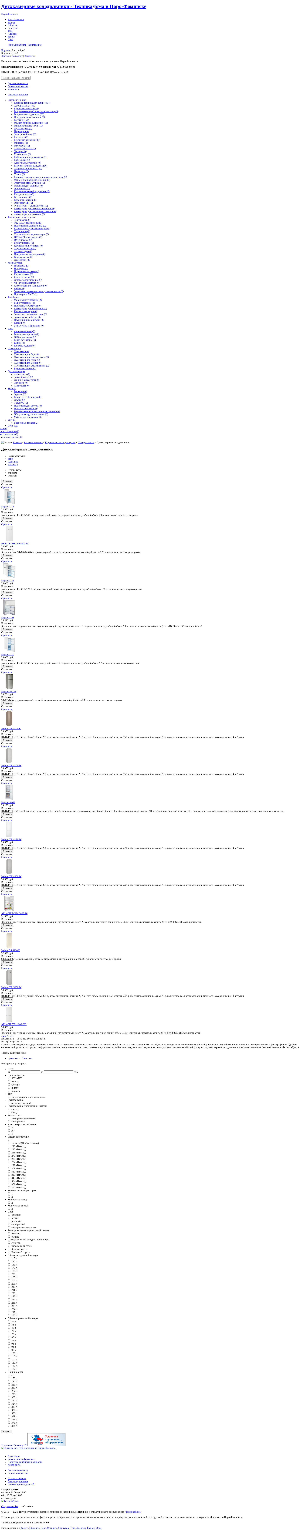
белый (14, 1218)
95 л (13, 1350)
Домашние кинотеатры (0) (28, 245)
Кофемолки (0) (22, 160)
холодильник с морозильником (28, 1097)
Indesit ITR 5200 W (11, 987)
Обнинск (12, 25)
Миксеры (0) (21, 142)
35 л (13, 1321)
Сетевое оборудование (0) (28, 280)
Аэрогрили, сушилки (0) (27, 162)
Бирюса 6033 (8, 802)
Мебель (12, 388)
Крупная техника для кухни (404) (32, 102)
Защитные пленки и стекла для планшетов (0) (39, 291)
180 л (14, 1381)
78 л (13, 1334)
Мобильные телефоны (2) (28, 300)
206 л (14, 1280)
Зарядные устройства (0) (27, 317)
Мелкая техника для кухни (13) (31, 122)
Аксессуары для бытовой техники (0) (34, 208)
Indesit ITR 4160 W (11, 765)
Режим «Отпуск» (20, 1252)
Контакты (29, 56)
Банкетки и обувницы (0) (27, 397)
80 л (13, 1337)
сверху (15, 1109)
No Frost (15, 1233)
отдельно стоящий (21, 1103)
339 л (14, 1416)
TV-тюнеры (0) (22, 231)
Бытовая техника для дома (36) (30, 165)
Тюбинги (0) (20, 382)
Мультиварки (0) (23, 128)
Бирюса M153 (8, 691)
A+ (13, 1130)
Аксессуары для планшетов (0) (30, 285)
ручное (15, 1236)
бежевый (16, 1214)
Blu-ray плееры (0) (24, 242)
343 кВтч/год (18, 1178)
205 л (14, 1277)
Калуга (11, 22)
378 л (14, 1422)
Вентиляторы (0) (23, 197)
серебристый (18, 1224)
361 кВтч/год (18, 1184)
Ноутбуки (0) (21, 268)
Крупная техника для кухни (60, 442)
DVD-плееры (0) (23, 240)
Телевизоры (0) (22, 220)
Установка (13, 89)
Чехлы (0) (19, 288)
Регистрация (34, 44)
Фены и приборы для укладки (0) (32, 180)
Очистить (27, 1058)
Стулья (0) (19, 400)
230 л (14, 1387)
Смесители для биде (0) (26, 354)
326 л (14, 1410)
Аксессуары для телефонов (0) (30, 308)
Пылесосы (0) (21, 171)
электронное (18, 1121)
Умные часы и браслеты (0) (29, 325)
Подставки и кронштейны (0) (30, 225)
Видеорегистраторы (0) (26, 334)
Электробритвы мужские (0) (29, 182)
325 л (14, 1406)
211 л (14, 1290)
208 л (14, 1283)
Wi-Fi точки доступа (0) (26, 282)
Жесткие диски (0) (24, 277)
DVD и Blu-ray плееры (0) (28, 237)
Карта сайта (14, 1464)
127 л (14, 1261)
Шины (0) (19, 342)
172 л (14, 1369)
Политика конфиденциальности (25, 1462)
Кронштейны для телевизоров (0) (32, 228)
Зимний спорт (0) (23, 377)
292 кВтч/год (18, 1165)
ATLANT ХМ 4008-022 (14, 1024)
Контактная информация (21, 1459)
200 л (14, 1274)
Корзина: (6, 50)
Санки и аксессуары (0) (26, 380)
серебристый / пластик (23, 1227)
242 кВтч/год (18, 1149)
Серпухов (13, 28)
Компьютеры (15, 262)
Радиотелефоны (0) (24, 302)
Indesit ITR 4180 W (11, 839)
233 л (14, 1306)
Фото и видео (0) (23, 251)
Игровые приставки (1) (26, 271)
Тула (10, 31)
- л (12, 1375)
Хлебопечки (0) (22, 154)
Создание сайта (9, 1506)
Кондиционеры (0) (24, 194)
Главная (17, 442)
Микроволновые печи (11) (28, 125)
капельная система (21, 1246)
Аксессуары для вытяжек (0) (29, 214)
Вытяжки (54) (21, 120)
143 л (14, 1264)
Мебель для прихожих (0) (27, 417)
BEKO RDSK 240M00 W (14, 543)
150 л (14, 1378)
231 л (14, 1302)
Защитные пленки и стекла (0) (30, 314)
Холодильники (86, 442)
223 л (14, 1296)
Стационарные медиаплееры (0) (31, 234)
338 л (14, 1413)
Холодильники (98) (24, 105)
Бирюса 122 (7, 580)
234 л (14, 1309)
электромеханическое (23, 1118)
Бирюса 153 (7, 617)
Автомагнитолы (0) (24, 331)
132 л (14, 1366)
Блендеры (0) (21, 137)
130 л (14, 1362)
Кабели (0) (19, 322)
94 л (13, 1346)
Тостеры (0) (20, 151)
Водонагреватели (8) (25, 200)
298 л (14, 1394)
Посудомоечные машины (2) (29, 117)
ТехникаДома (133, 1511)
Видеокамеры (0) (23, 257)
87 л (13, 1340)
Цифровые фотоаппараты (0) (29, 254)
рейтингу (13, 464)
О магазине (14, 1456)
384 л (14, 1426)
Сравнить (6, 487)
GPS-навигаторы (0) (25, 337)
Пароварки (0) (21, 131)
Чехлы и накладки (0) (25, 311)
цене (10, 458)
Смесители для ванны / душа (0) (31, 357)
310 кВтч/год (18, 1171)
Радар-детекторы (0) (25, 340)
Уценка (12, 420)
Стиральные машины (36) (28, 168)
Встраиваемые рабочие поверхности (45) (36, 111)
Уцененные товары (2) (26, 422)
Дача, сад (12, 425)
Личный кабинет (17, 44)
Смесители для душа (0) (27, 360)
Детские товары (16, 371)
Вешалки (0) (20, 391)
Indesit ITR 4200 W (11, 876)
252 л (14, 1315)
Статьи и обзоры (17, 1478)
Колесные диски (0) (24, 345)
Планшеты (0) (21, 265)
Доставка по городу (12, 56)
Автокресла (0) (22, 374)
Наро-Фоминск (9, 14)
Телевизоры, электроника (21, 217)
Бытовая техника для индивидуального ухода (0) (40, 177)
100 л (14, 1353)
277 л (14, 1391)
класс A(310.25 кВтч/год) (25, 1143)
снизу (14, 1112)
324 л (14, 1403)
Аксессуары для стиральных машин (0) (35, 211)
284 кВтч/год (18, 1162)
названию (13, 461)
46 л (13, 1327)
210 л (14, 1287)
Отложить (6, 484)
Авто (10, 328)
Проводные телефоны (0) (27, 305)
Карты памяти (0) (23, 274)
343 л (14, 1419)
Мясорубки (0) (22, 145)
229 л (14, 1299)
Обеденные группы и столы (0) (31, 414)
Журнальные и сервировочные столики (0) (37, 411)
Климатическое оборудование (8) (32, 191)
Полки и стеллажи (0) (25, 408)
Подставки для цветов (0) (28, 405)
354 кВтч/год (18, 1181)
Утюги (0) (19, 174)
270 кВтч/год (18, 1155)
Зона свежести (19, 1249)
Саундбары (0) (22, 260)
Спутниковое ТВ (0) (25, 248)
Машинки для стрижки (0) (28, 185)
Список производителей (21, 1484)
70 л (13, 1331)
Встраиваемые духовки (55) (29, 114)
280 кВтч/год (18, 1159)
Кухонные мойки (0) (25, 368)
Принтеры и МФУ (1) (25, 294)
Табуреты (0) (21, 402)
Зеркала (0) (20, 394)
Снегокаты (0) (21, 385)
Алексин (12, 33)
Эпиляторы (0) (22, 188)
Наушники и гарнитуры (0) (29, 320)
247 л (14, 1312)
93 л (13, 1343)
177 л (14, 1267)
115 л (14, 1258)
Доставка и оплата (18, 83)
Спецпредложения (18, 94)
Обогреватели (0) (23, 202)
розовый (16, 1221)
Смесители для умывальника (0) (31, 365)
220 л (14, 1293)
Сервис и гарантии (18, 86)
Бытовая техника (17, 100)
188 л (14, 1271)
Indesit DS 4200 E (10, 950)
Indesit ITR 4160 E (11, 728)
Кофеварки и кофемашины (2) (30, 157)
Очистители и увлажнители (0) (31, 205)
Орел (10, 39)
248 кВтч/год (18, 1152)
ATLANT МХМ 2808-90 (14, 913)
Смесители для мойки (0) (27, 362)
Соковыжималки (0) (25, 148)
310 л (14, 1400)
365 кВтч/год (18, 1187)
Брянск (11, 36)
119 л (14, 1359)
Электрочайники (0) (25, 134)
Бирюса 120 (7, 654)
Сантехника (14, 348)
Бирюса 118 (7, 506)
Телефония (13, 297)
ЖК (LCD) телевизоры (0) (28, 222)
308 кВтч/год (18, 1168)
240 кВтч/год (18, 1146)
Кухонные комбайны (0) (27, 140)
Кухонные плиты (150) (26, 108)
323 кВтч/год (18, 1174)
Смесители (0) (21, 351)
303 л (14, 1397)
